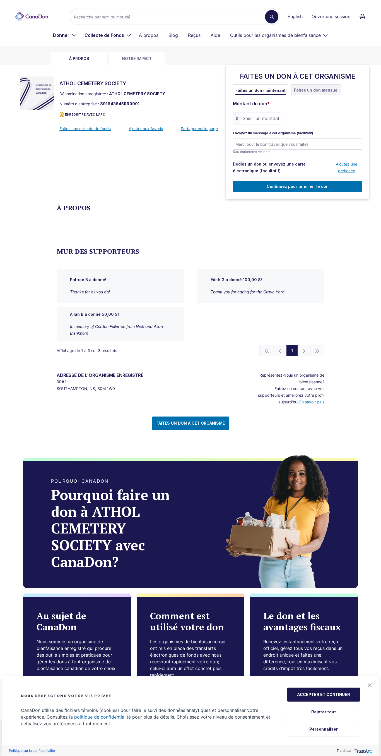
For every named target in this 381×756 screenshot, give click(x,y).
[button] (369, 685)
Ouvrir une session (331, 16)
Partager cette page (199, 128)
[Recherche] (271, 16)
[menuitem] (65, 35)
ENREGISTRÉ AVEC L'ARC (85, 114)
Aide (215, 35)
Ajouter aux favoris (146, 128)
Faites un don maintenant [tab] (260, 90)
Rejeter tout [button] (323, 711)
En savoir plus (311, 401)
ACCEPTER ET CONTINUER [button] (323, 694)
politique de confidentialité (102, 717)
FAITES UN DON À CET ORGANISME (190, 423)
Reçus (194, 35)
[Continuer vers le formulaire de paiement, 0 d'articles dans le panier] (364, 16)
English (295, 16)
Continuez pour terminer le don (298, 186)
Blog (173, 35)
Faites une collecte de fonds (85, 128)
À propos (148, 35)
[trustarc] (362, 750)
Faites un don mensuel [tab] (316, 90)
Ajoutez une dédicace (346, 167)
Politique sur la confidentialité (32, 750)
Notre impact (137, 58)
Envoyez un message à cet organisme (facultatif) (273, 133)
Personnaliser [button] (323, 729)
